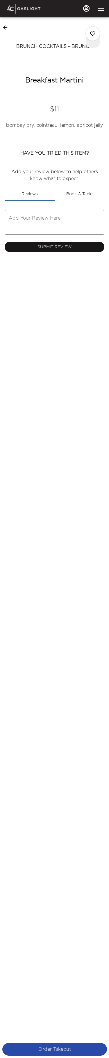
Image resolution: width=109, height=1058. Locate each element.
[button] (7, 27)
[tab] (30, 194)
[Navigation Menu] (100, 9)
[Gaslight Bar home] (31, 8)
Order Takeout (54, 1049)
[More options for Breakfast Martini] (93, 34)
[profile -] (86, 8)
